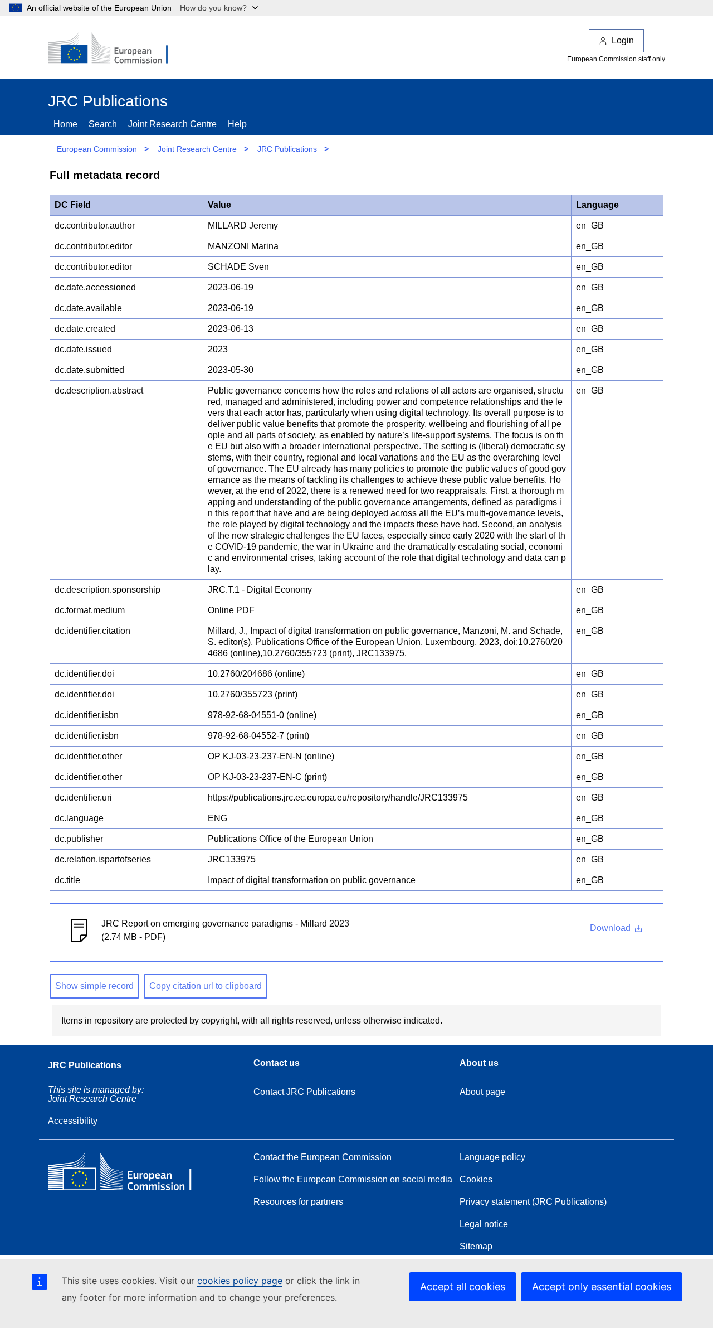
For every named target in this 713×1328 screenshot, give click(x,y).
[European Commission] (115, 49)
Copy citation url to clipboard (205, 986)
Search (103, 124)
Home (65, 124)
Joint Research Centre (172, 124)
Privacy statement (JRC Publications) (533, 1201)
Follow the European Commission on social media (352, 1179)
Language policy (492, 1157)
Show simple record (94, 986)
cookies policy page (239, 1280)
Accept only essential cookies (601, 1286)
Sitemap (476, 1246)
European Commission (97, 148)
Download (611, 928)
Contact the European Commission (322, 1157)
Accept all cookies (462, 1286)
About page (482, 1092)
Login (623, 40)
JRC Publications (287, 148)
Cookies (476, 1179)
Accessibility (72, 1121)
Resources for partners (298, 1201)
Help (237, 124)
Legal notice (484, 1224)
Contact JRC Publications (304, 1092)
